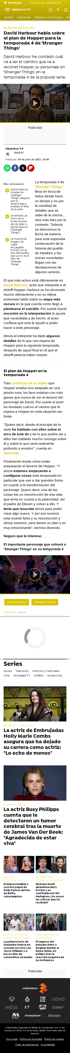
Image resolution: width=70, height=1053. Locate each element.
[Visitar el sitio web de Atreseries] (27, 1007)
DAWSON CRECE (15, 805)
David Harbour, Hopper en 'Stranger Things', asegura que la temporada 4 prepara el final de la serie (20, 199)
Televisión (24, 17)
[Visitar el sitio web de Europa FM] (58, 1007)
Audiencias (54, 675)
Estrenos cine (38, 2)
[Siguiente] (63, 3)
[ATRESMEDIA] (35, 988)
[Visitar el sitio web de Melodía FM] (15, 1015)
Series (8, 17)
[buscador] (58, 9)
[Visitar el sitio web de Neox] (42, 999)
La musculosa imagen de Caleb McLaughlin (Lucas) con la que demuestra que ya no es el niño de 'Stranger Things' (20, 252)
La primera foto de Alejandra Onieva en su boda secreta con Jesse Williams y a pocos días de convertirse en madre (18, 949)
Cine (7, 675)
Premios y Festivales (48, 17)
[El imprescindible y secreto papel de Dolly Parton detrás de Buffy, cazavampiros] (19, 865)
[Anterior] (27, 3)
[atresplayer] (51, 9)
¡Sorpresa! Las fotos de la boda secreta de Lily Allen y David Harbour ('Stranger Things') (19, 224)
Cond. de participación (27, 1044)
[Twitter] (7, 154)
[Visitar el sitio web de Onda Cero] (42, 1007)
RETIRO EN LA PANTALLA (19, 726)
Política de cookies (54, 1039)
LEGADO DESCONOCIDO (14, 879)
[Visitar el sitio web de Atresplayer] (35, 1015)
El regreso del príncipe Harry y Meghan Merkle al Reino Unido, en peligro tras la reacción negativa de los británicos (50, 951)
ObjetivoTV (10, 612)
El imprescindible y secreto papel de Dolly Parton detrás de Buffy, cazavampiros (17, 890)
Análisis (39, 675)
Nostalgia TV (21, 675)
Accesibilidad (48, 1044)
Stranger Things (44, 602)
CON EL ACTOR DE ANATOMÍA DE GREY (17, 936)
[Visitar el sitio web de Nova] (58, 999)
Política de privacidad (31, 1039)
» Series (21, 612)
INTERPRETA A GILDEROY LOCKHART (50, 879)
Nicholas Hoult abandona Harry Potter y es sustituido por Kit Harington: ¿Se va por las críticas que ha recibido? (50, 893)
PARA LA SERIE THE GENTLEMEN (47, 936)
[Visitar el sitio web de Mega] (12, 1007)
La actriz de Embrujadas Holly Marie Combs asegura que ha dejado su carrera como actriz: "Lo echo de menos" (34, 742)
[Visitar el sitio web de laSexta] (27, 999)
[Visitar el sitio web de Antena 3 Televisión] (12, 999)
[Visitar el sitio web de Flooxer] (54, 1015)
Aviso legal (11, 1039)
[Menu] (65, 10)
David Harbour (16, 602)
